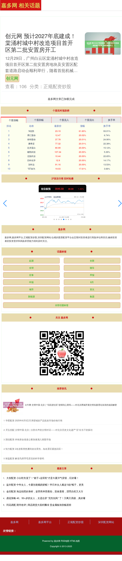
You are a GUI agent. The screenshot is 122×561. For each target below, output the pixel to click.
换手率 (111, 120)
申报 (31, 282)
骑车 (92, 267)
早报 (92, 274)
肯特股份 (31, 139)
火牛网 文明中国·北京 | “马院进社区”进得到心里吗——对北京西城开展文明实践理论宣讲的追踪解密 (71, 404)
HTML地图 (75, 540)
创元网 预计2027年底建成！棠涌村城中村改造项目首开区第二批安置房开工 (40, 42)
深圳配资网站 (106, 522)
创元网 (12, 78)
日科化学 (31, 160)
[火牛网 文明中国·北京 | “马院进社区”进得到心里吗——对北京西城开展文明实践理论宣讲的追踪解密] (13, 405)
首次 (92, 289)
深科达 (31, 164)
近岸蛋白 (31, 147)
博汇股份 (31, 135)
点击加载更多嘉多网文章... (61, 99)
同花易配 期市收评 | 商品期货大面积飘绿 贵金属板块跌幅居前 (38, 504)
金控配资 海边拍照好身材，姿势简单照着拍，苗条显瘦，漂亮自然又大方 (44, 491)
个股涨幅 (13, 120)
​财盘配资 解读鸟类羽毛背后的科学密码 (25, 458)
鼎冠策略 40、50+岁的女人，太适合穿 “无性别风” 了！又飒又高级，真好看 (45, 498)
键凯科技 (31, 151)
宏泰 (31, 274)
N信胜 (31, 130)
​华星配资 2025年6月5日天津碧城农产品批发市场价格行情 (34, 420)
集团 (92, 296)
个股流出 (89, 120)
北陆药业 (31, 156)
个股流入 (64, 120)
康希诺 (31, 143)
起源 (31, 260)
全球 (31, 267)
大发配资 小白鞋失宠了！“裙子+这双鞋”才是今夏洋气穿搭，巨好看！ (42, 478)
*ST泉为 (31, 168)
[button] (5, 203)
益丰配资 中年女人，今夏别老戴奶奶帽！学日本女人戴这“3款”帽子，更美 (45, 484)
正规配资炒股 (76, 522)
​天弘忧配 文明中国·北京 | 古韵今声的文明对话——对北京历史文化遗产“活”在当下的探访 (49, 429)
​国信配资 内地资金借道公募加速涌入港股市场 (28, 439)
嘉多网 (14, 522)
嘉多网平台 (45, 522)
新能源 (31, 296)
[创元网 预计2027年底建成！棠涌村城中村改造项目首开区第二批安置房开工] (103, 44)
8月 (92, 282)
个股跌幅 (39, 120)
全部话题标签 (61, 305)
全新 (92, 260)
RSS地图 (65, 540)
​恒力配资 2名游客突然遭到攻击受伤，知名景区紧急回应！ (34, 448)
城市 (31, 289)
